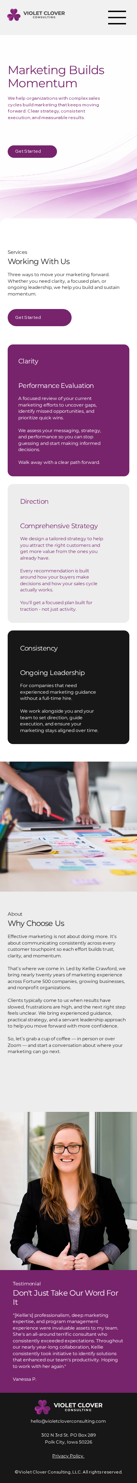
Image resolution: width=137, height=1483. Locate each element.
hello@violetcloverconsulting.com (68, 1421)
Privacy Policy (68, 1456)
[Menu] (117, 17)
